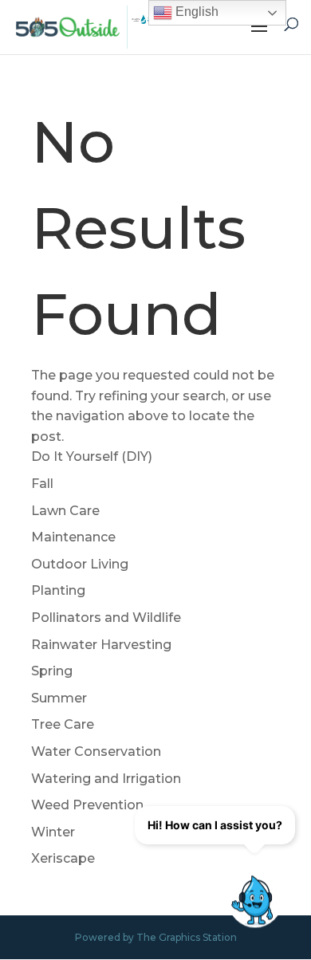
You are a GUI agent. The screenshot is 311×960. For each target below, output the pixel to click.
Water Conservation (96, 751)
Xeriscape (63, 858)
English (195, 11)
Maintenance (73, 537)
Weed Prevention (87, 804)
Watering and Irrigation (106, 778)
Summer (59, 698)
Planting (58, 590)
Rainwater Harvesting (101, 644)
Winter (53, 832)
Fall (42, 483)
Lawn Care (65, 510)
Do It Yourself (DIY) (91, 456)
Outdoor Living (79, 564)
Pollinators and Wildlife (106, 617)
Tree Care (62, 724)
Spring (52, 671)
